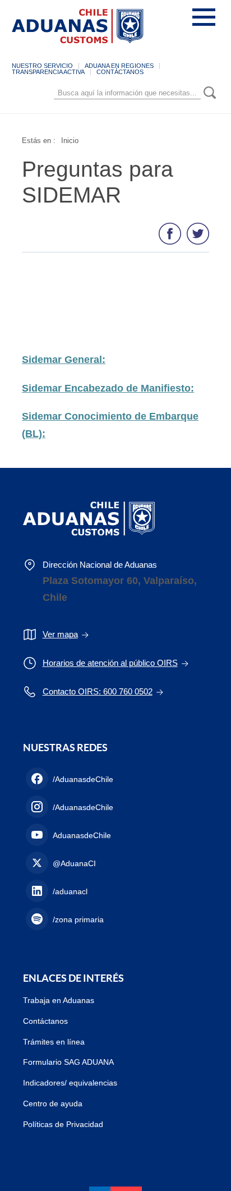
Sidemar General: (63, 359)
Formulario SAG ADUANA (68, 1061)
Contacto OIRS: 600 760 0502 (98, 691)
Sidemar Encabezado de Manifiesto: (108, 388)
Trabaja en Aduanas (58, 1000)
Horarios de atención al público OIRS (110, 663)
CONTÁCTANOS (120, 71)
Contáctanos (45, 1021)
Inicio (69, 140)
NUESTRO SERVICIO (42, 65)
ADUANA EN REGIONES (119, 65)
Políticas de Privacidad (63, 1124)
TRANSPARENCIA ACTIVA (48, 71)
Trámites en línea (54, 1041)
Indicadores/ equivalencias (70, 1082)
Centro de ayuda (52, 1103)
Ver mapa (60, 634)
